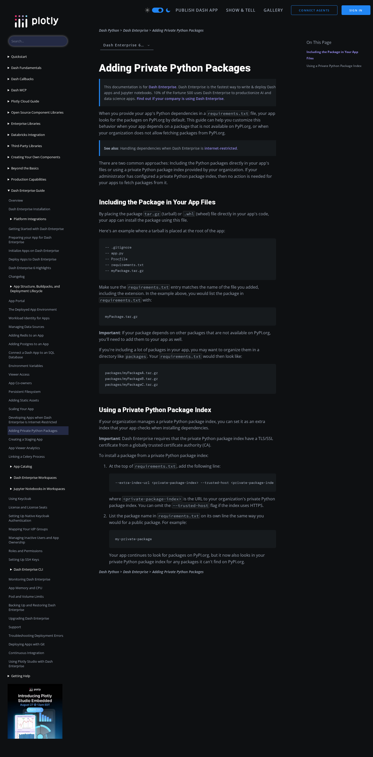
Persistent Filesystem (25, 391)
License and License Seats (28, 507)
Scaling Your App (21, 409)
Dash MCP (19, 90)
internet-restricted (221, 148)
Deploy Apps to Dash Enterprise (32, 259)
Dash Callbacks (22, 79)
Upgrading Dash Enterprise (29, 618)
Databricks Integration (28, 134)
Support (15, 627)
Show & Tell (241, 10)
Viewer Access (19, 374)
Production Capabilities (28, 179)
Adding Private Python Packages (33, 430)
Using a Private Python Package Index (334, 66)
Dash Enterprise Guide (28, 190)
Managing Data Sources (26, 326)
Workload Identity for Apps (29, 318)
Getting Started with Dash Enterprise (36, 228)
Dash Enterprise (135, 30)
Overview (16, 200)
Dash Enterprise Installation (29, 209)
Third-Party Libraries (26, 146)
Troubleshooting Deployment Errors (36, 635)
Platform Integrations (30, 219)
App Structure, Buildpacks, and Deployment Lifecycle (35, 288)
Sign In (356, 10)
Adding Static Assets (24, 400)
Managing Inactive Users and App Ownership (34, 539)
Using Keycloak (20, 498)
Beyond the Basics (25, 168)
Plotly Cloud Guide (25, 101)
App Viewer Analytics (24, 448)
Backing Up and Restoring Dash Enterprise (32, 607)
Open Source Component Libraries (37, 112)
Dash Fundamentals (26, 67)
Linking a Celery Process (27, 456)
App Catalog (23, 466)
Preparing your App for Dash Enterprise (30, 239)
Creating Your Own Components (35, 157)
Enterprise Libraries (25, 123)
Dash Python (109, 30)
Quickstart (19, 56)
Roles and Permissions (25, 551)
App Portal (17, 300)
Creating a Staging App (26, 439)
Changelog (17, 276)
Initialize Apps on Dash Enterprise (34, 250)
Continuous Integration (26, 652)
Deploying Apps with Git (27, 644)
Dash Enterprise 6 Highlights (30, 268)
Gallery (273, 10)
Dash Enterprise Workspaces (35, 477)
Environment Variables (26, 365)
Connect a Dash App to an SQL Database (32, 354)
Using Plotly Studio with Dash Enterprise (31, 663)
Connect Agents (314, 10)
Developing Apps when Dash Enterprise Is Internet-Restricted (33, 419)
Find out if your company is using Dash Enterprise (180, 98)
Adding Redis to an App (26, 335)
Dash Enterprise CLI (28, 569)
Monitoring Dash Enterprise (29, 579)
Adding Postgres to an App (29, 344)
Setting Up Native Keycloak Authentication (29, 518)
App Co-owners (20, 383)
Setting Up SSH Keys (24, 559)
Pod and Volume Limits (26, 596)
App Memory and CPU (25, 588)
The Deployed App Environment (33, 309)
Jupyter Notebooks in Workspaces (39, 488)
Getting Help (20, 676)
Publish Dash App (197, 10)
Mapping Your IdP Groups (28, 529)
